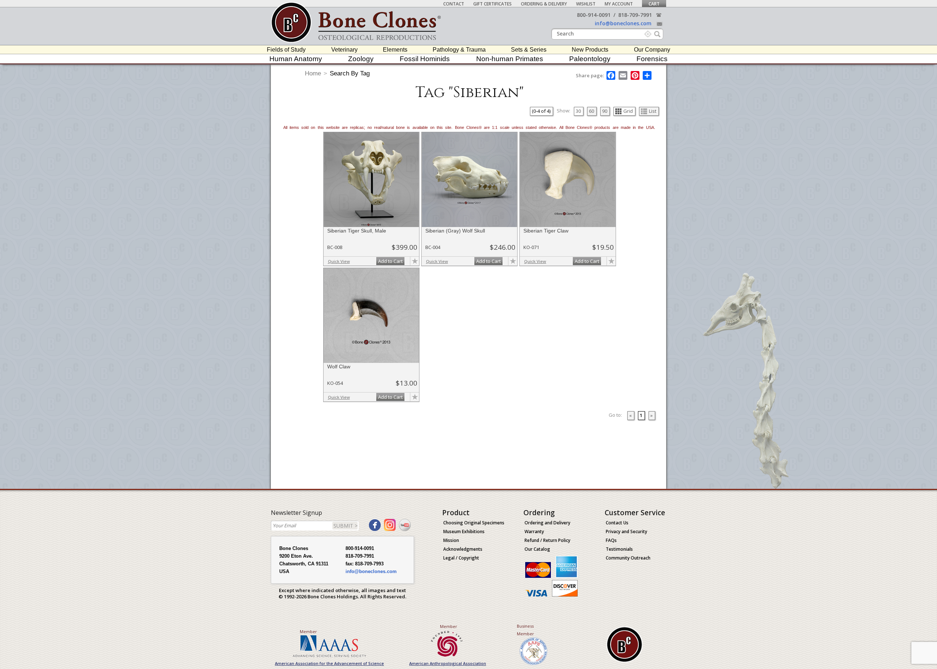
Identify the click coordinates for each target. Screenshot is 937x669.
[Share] (647, 75)
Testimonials (619, 549)
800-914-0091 (594, 14)
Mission (451, 540)
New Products (590, 50)
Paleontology (590, 59)
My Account (619, 4)
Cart (654, 4)
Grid (628, 111)
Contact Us (617, 523)
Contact (453, 4)
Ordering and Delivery (547, 523)
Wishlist (586, 4)
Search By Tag (350, 73)
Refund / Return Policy (547, 540)
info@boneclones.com (623, 23)
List (652, 111)
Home (313, 73)
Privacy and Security (626, 531)
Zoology (361, 59)
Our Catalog (537, 549)
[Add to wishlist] (414, 261)
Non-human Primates (509, 59)
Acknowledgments (462, 549)
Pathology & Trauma (459, 50)
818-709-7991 (635, 14)
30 (578, 111)
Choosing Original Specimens (473, 523)
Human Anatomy (295, 59)
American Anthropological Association (447, 663)
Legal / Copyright (461, 558)
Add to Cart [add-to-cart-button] (390, 261)
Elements (395, 50)
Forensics (652, 59)
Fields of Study (286, 50)
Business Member (525, 629)
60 (591, 111)
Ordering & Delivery (544, 4)
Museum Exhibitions (464, 531)
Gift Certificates (492, 4)
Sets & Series (528, 50)
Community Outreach (628, 558)
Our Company (652, 50)
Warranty (534, 531)
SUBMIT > (345, 525)
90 (604, 111)
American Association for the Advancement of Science (329, 663)
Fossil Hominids (425, 59)
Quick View (339, 261)
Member (308, 631)
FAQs (611, 540)
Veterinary (344, 50)
